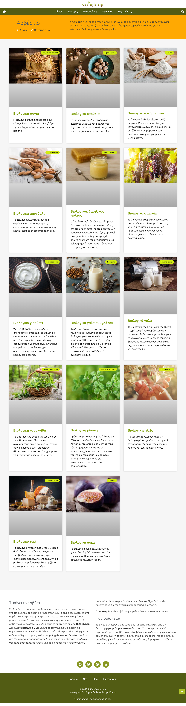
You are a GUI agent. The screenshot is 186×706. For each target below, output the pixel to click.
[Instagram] (106, 664)
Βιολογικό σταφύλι (142, 213)
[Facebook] (80, 664)
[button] (182, 11)
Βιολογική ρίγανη (84, 430)
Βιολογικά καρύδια (85, 114)
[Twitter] (88, 664)
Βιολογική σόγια (26, 113)
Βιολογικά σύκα (83, 542)
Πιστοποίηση (90, 11)
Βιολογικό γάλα (140, 320)
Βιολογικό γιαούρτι (28, 323)
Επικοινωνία (109, 679)
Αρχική (74, 679)
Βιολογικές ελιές (140, 430)
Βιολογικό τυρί (24, 541)
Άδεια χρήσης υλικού (100, 699)
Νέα (85, 679)
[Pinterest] (97, 664)
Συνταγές (73, 11)
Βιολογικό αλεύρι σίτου (146, 113)
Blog (95, 679)
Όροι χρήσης (81, 699)
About (59, 11)
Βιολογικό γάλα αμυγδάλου (92, 323)
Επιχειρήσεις (125, 11)
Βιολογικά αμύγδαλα (29, 213)
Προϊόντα (107, 11)
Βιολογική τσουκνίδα (29, 430)
